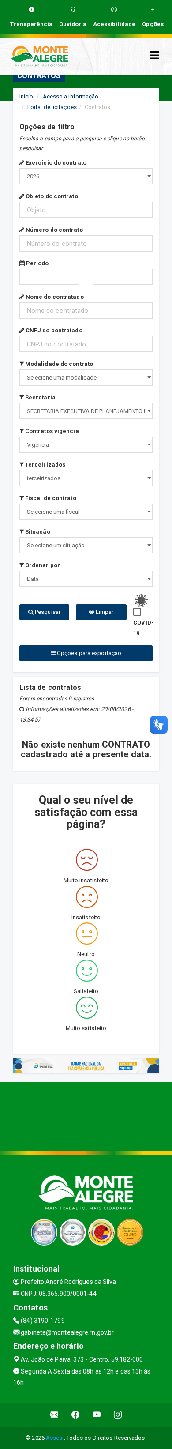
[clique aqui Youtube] (97, 1415)
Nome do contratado (54, 297)
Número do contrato (53, 229)
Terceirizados (44, 464)
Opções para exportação (88, 653)
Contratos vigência (51, 431)
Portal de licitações (52, 107)
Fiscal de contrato (50, 498)
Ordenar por (42, 565)
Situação (37, 531)
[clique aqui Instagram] (118, 1415)
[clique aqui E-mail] (54, 1415)
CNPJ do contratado (53, 330)
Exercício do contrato (55, 162)
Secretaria (40, 397)
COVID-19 (143, 627)
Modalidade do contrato (58, 364)
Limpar (103, 612)
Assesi (55, 1437)
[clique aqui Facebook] (75, 1415)
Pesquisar (47, 612)
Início (26, 96)
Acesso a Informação (71, 96)
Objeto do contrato (51, 196)
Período (37, 263)
